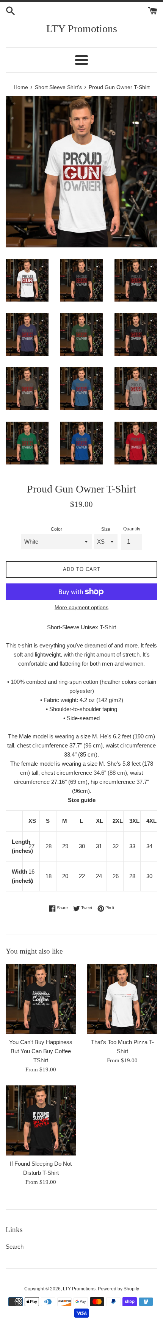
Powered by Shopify (118, 1288)
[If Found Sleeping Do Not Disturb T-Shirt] (41, 1120)
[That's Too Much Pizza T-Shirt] (122, 999)
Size (105, 529)
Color (56, 529)
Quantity (131, 529)
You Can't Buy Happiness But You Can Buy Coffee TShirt (40, 1051)
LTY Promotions (81, 28)
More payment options (81, 607)
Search (15, 1246)
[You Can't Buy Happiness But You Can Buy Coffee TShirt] (41, 999)
